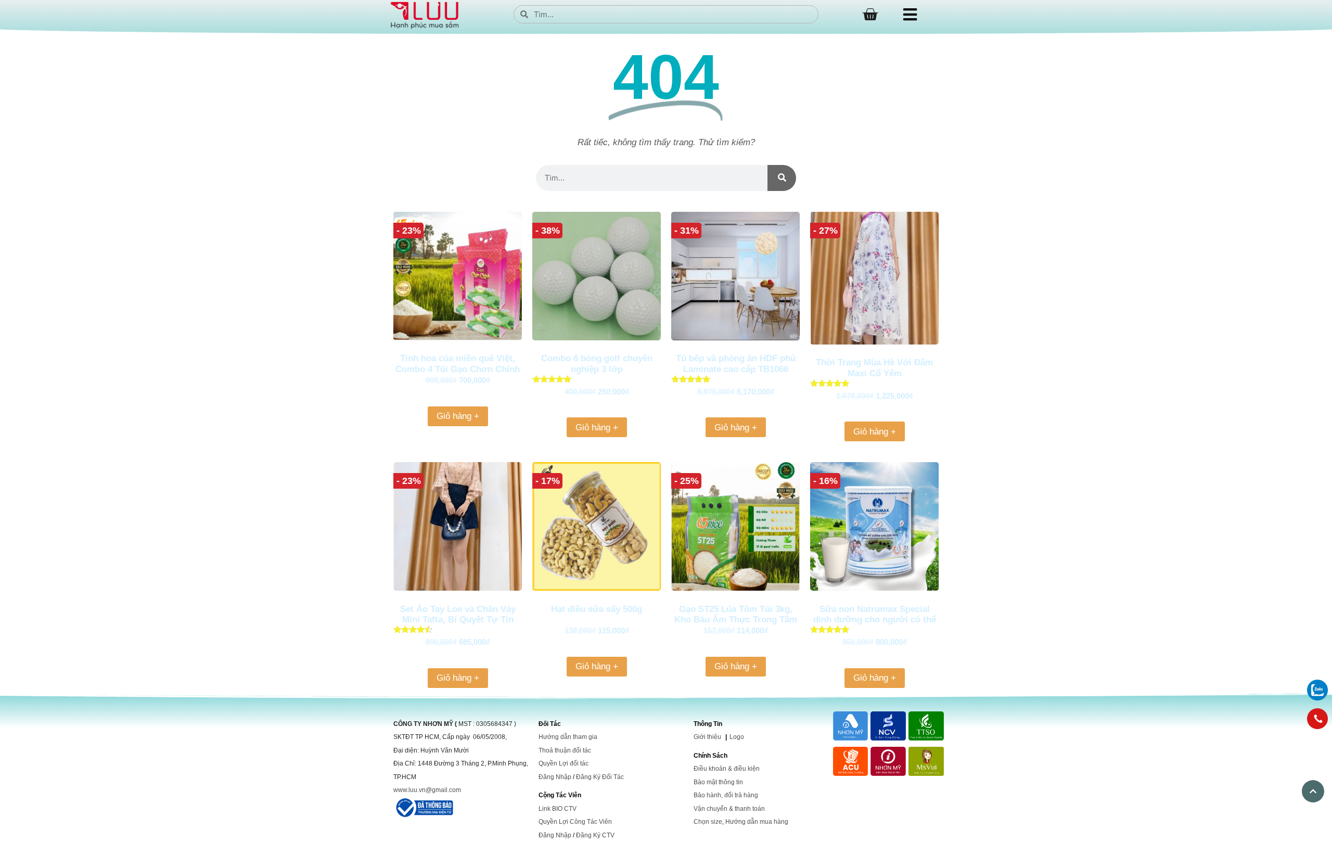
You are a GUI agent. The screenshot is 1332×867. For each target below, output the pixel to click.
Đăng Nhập (555, 777)
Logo (736, 737)
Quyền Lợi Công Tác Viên (575, 821)
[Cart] (870, 14)
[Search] (781, 178)
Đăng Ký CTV (595, 835)
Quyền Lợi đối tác (563, 763)
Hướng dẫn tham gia (568, 737)
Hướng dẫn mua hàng (756, 821)
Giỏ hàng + (458, 416)
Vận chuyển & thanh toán (729, 808)
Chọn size (708, 821)
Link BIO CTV (558, 808)
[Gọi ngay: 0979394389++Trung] (1317, 718)
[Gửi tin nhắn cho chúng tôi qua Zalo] (1317, 698)
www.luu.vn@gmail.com (427, 790)
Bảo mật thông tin (718, 782)
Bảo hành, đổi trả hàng (726, 795)
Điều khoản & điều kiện (727, 768)
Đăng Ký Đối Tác (600, 777)
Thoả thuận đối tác (565, 750)
